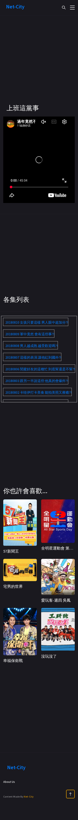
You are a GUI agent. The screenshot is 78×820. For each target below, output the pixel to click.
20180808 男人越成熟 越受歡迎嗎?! (31, 346)
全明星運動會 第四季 (59, 548)
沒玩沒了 (49, 656)
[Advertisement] (39, 65)
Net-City (29, 796)
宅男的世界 (13, 586)
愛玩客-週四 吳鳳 (56, 600)
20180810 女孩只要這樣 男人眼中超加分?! (36, 322)
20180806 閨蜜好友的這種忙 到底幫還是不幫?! (40, 369)
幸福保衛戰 (13, 660)
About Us (9, 782)
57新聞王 (11, 551)
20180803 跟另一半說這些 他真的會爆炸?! (36, 381)
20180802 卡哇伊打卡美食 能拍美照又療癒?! (38, 392)
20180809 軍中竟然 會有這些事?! (29, 334)
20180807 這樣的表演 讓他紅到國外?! (33, 357)
